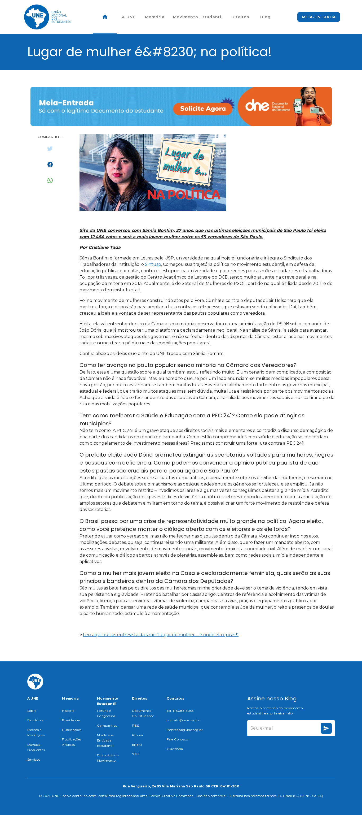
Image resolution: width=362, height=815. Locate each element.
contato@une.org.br (183, 720)
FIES (135, 725)
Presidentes (71, 720)
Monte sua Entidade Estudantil (105, 740)
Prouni (137, 735)
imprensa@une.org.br (185, 730)
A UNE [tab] (128, 17)
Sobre (32, 711)
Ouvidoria (175, 749)
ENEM (137, 745)
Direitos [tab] (240, 17)
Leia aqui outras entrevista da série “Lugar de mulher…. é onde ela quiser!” (161, 634)
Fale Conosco (177, 739)
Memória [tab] (155, 17)
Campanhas (107, 725)
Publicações (71, 730)
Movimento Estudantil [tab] (198, 17)
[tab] (105, 17)
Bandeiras (35, 720)
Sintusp (153, 264)
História (68, 711)
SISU (135, 754)
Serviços (33, 759)
